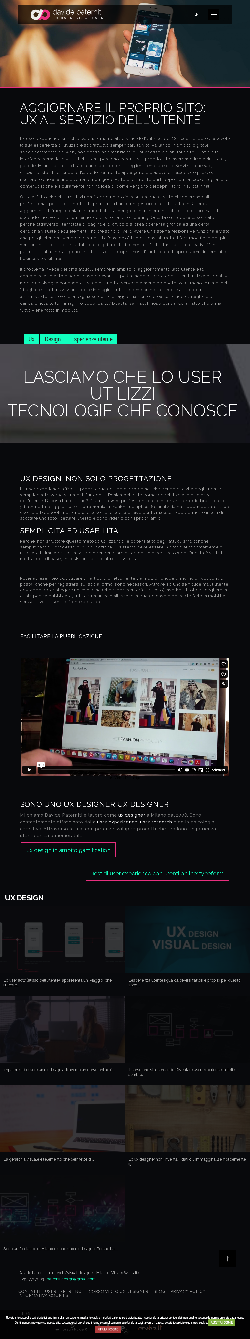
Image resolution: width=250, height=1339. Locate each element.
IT (205, 14)
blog (159, 1291)
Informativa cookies (43, 1295)
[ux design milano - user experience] (67, 15)
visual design (90, 18)
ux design (63, 18)
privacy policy (188, 1291)
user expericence (117, 821)
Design (53, 339)
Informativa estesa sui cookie (139, 1329)
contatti (29, 1291)
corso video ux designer (118, 1291)
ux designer (143, 804)
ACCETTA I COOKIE (222, 1322)
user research (156, 821)
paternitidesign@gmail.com (71, 1279)
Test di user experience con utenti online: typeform (157, 873)
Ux (31, 339)
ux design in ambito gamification (68, 850)
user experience (64, 1291)
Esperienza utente (92, 339)
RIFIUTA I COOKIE (108, 1329)
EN (196, 14)
